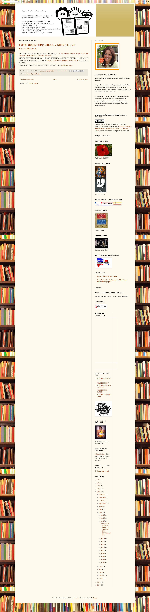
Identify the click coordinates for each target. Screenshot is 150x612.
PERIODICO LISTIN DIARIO (103, 379)
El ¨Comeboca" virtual (102, 471)
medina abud (28, 74)
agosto (101, 506)
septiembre (102, 503)
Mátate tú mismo (100, 454)
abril (100, 569)
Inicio (55, 79)
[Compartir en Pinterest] (82, 71)
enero (101, 578)
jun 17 (103, 541)
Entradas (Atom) (33, 83)
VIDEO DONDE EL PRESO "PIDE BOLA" (63, 60)
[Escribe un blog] (76, 71)
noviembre (102, 497)
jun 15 (103, 547)
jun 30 (103, 515)
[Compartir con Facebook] (80, 71)
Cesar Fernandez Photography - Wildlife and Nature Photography (112, 281)
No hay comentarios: (62, 71)
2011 (99, 489)
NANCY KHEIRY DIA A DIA (107, 276)
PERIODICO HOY (103, 383)
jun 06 (103, 556)
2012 (99, 486)
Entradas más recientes (27, 79)
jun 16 (103, 544)
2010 (99, 492)
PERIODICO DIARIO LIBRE (104, 395)
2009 (99, 582)
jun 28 (103, 518)
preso (39, 74)
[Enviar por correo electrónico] (74, 71)
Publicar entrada (66, 65)
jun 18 (103, 538)
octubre (101, 500)
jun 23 (103, 521)
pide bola (34, 74)
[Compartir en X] (78, 71)
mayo (101, 566)
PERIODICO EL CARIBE (102, 391)
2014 (99, 480)
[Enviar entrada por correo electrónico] (70, 71)
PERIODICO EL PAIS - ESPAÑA (104, 386)
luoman (76, 598)
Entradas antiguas (82, 79)
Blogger (95, 598)
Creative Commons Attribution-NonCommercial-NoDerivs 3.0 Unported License (113, 128)
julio (100, 509)
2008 (99, 585)
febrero (101, 575)
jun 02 (103, 562)
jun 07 (103, 553)
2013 (99, 483)
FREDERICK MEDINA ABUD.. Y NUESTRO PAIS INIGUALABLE (105, 529)
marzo (101, 572)
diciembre (102, 494)
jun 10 (103, 550)
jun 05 (103, 559)
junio (101, 512)
